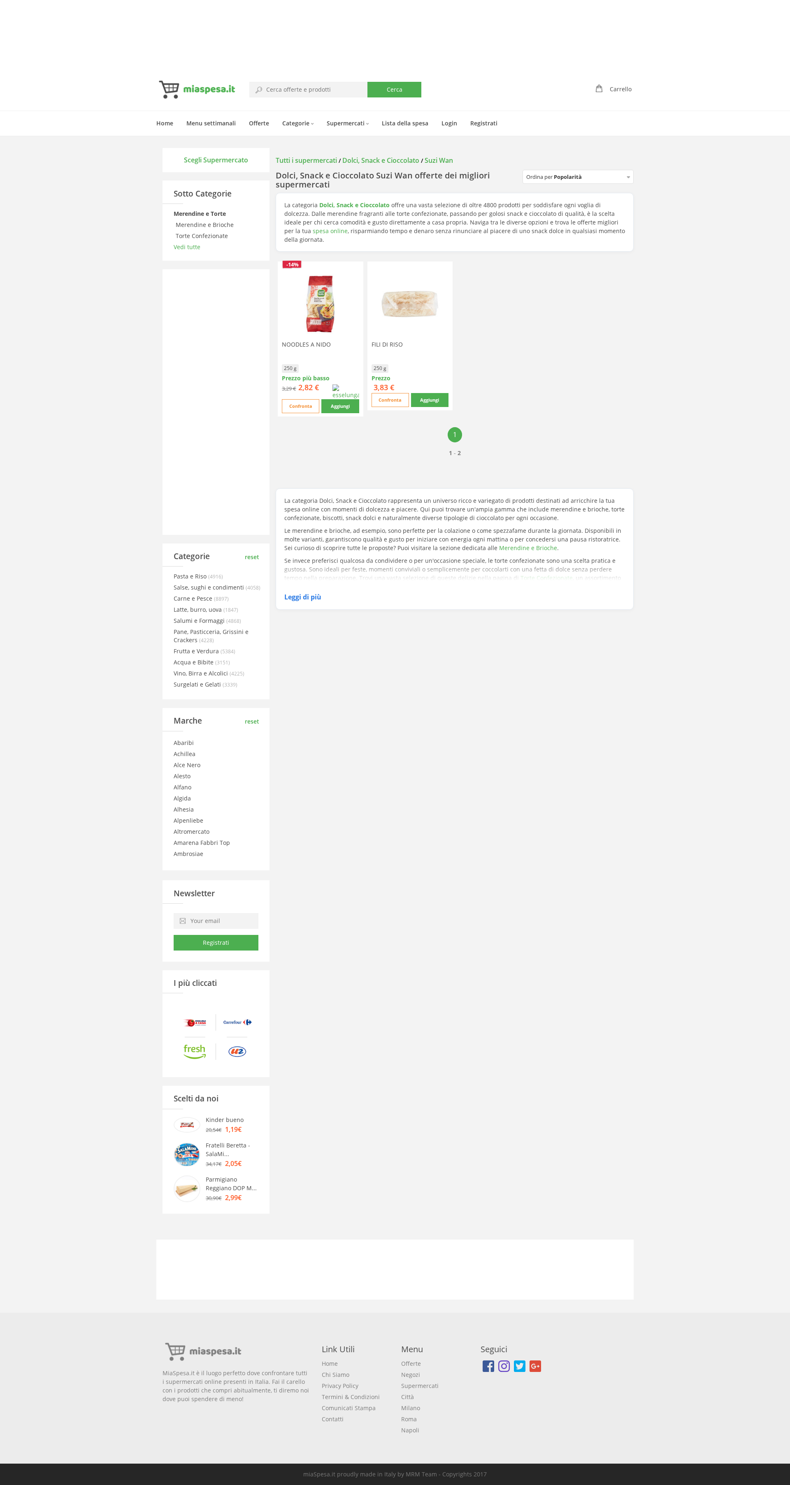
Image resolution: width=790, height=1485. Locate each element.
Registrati (483, 123)
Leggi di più (302, 596)
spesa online (330, 231)
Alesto (182, 776)
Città (407, 1397)
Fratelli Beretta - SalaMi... (228, 1149)
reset (252, 557)
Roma (409, 1419)
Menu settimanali (211, 123)
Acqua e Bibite (194, 662)
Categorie (296, 123)
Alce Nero (187, 765)
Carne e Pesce (194, 598)
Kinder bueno (225, 1120)
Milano (410, 1408)
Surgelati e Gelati (198, 684)
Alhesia (184, 809)
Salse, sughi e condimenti (210, 587)
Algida (182, 798)
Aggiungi (340, 406)
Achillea (184, 754)
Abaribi (184, 743)
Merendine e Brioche (205, 225)
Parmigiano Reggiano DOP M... (231, 1183)
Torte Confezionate (203, 236)
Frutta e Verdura (197, 651)
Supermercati (346, 123)
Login (449, 123)
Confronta (300, 406)
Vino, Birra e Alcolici (202, 673)
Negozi (410, 1375)
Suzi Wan (439, 160)
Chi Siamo (335, 1375)
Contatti (333, 1419)
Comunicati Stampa (349, 1408)
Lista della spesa (405, 123)
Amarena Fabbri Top (202, 843)
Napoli (410, 1430)
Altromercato (191, 831)
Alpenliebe (188, 820)
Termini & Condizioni (351, 1397)
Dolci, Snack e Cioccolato (380, 160)
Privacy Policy (340, 1386)
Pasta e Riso (191, 576)
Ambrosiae (188, 854)
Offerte (259, 123)
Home (164, 123)
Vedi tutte (187, 247)
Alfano (182, 787)
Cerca (394, 89)
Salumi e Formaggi (200, 621)
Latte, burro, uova (198, 609)
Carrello (621, 89)
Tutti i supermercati (307, 160)
